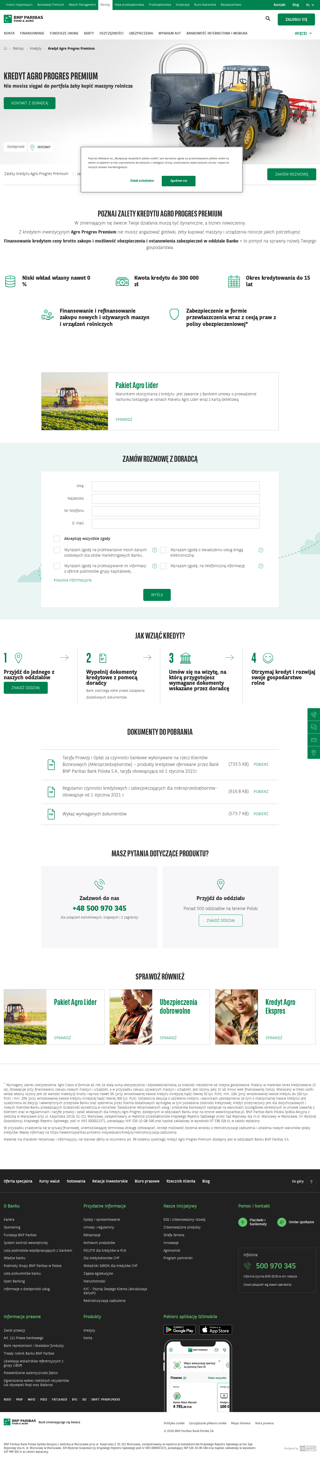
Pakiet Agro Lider (137, 386)
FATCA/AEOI (59, 1399)
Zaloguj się (296, 20)
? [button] (155, 550)
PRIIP (19, 1399)
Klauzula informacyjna (73, 580)
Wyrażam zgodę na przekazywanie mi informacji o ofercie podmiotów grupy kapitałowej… (105, 569)
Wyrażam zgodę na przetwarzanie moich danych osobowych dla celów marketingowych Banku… (105, 553)
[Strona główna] (6, 48)
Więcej (301, 34)
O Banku (12, 1206)
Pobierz (261, 765)
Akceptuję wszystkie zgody (87, 539)
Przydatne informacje (105, 1206)
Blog (295, 5)
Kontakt (280, 5)
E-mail (78, 523)
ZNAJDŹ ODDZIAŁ (26, 688)
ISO (84, 1399)
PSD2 (43, 1399)
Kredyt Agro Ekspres (281, 1007)
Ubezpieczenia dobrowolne (178, 1007)
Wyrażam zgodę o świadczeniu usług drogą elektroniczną (206, 553)
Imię (80, 486)
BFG (74, 1399)
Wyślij (157, 595)
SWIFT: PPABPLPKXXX (105, 1399)
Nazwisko (76, 499)
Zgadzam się (178, 180)
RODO (7, 1399)
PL (311, 6)
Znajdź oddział (220, 921)
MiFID (31, 1399)
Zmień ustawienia (142, 180)
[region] (161, 169)
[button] (30, 103)
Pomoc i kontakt (254, 1206)
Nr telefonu (74, 511)
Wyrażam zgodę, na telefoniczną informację (207, 566)
